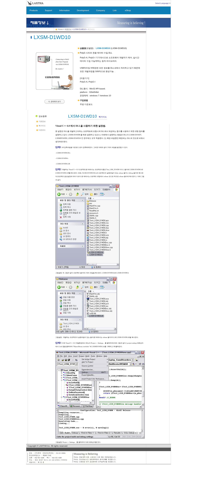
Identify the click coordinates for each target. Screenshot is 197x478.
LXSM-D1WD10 (79, 29)
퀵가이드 (42, 126)
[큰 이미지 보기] (54, 89)
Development (83, 10)
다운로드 (42, 130)
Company (100, 10)
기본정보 (42, 121)
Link (114, 10)
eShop (128, 10)
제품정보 (68, 29)
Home (60, 29)
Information (64, 10)
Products (33, 10)
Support (48, 10)
